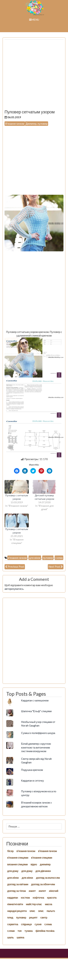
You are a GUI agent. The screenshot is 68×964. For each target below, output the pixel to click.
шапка (20, 937)
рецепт (33, 917)
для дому (12, 870)
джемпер (45, 864)
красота (51, 897)
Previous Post (16, 566)
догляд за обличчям (43, 884)
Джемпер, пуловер (36, 123)
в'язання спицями (17, 857)
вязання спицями (17, 864)
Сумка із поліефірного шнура (38, 732)
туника (28, 930)
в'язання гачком (17, 557)
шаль (10, 937)
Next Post (54, 566)
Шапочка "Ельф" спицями (36, 711)
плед (10, 917)
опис (32, 910)
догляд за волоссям (48, 877)
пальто (51, 910)
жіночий (53, 890)
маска (48, 903)
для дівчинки (43, 870)
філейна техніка (44, 930)
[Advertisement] (34, 76)
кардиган (12, 897)
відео (34, 864)
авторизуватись (14, 588)
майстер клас (34, 903)
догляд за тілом (16, 890)
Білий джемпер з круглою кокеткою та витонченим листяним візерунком (36, 747)
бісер (10, 850)
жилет (42, 890)
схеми (10, 930)
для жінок (34, 557)
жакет (32, 890)
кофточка (38, 897)
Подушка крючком (32, 769)
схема (59, 557)
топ (19, 930)
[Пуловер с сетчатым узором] (17, 487)
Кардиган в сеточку (32, 780)
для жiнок (13, 877)
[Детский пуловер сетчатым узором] (44, 487)
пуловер (48, 557)
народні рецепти (17, 910)
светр (43, 917)
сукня (38, 924)
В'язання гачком (14, 123)
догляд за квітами (17, 884)
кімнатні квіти (15, 903)
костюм (25, 897)
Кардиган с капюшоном (34, 700)
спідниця (26, 924)
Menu (35, 19)
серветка (12, 924)
